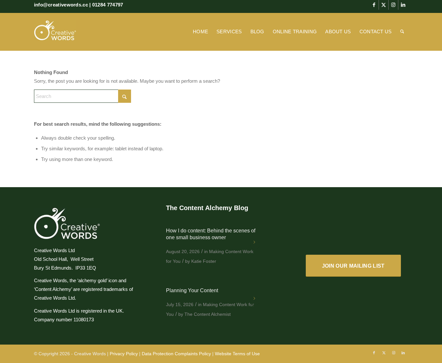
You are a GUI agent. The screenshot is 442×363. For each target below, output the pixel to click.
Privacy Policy (124, 353)
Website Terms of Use (237, 353)
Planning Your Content (192, 290)
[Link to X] (383, 5)
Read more (255, 245)
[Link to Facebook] (374, 5)
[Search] (402, 32)
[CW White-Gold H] (55, 32)
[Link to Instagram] (393, 5)
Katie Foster (203, 261)
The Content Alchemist (207, 314)
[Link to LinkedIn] (403, 5)
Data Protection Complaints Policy (176, 353)
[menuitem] (200, 32)
